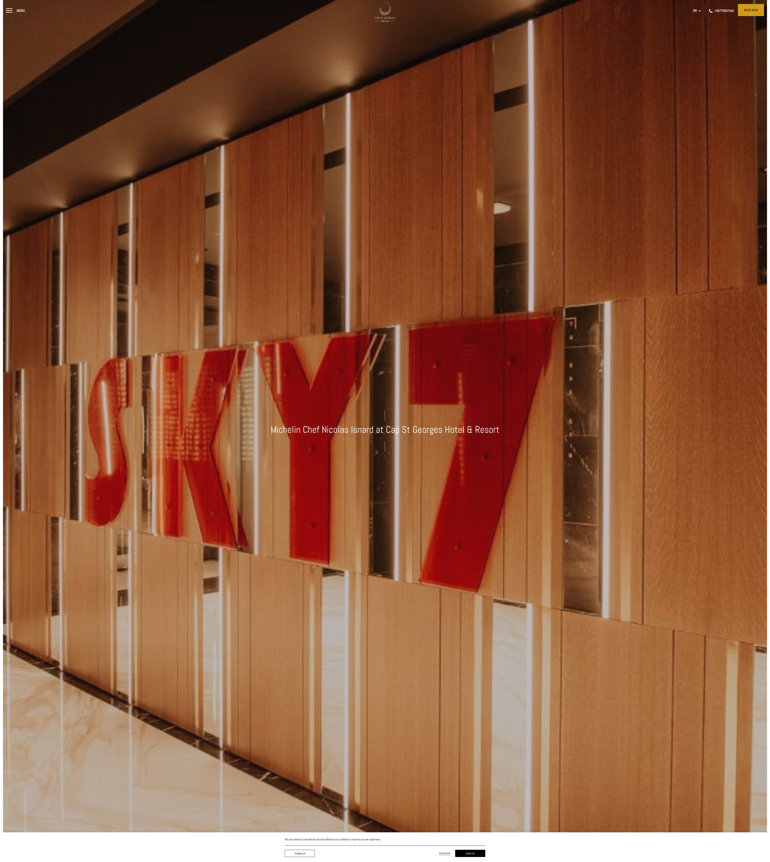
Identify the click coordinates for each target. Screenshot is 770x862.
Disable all (300, 853)
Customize (444, 853)
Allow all (470, 853)
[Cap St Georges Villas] (385, 12)
